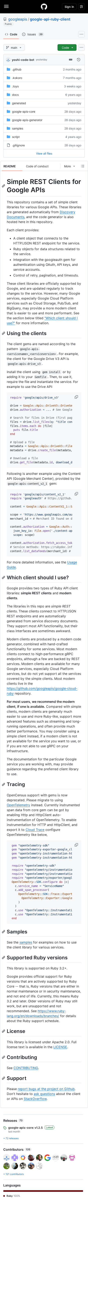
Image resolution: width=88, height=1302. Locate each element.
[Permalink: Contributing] (4, 1057)
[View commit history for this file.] (78, 59)
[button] (77, 397)
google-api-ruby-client (50, 19)
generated (19, 103)
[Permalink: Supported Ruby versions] (4, 957)
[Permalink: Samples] (4, 931)
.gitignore (18, 145)
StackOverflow (35, 1099)
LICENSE (60, 1047)
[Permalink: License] (4, 1031)
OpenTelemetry (18, 805)
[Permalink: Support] (4, 1078)
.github (16, 69)
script (16, 137)
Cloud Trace (35, 830)
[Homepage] (44, 6)
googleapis (17, 19)
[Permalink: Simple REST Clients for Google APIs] (4, 186)
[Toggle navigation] (6, 6)
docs (15, 94)
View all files (44, 153)
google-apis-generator (27, 120)
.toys (15, 86)
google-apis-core (23, 111)
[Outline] (82, 166)
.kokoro (17, 78)
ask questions (44, 1094)
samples (17, 128)
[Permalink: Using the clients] (4, 333)
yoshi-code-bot (23, 59)
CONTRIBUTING (26, 1068)
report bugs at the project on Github (46, 1089)
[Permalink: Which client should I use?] (4, 577)
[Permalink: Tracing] (4, 784)
